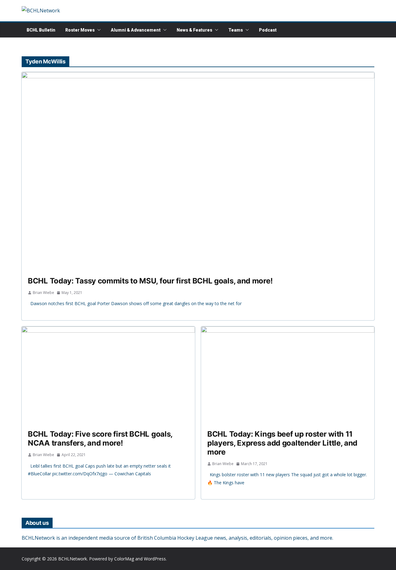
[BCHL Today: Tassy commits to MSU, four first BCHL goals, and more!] (198, 171)
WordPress (155, 559)
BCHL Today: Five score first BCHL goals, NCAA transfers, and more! (100, 438)
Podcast (268, 30)
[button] (98, 30)
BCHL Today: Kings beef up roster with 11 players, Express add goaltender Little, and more (282, 443)
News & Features (194, 30)
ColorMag (124, 559)
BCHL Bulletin (41, 30)
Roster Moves (80, 30)
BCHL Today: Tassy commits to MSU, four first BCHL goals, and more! (150, 280)
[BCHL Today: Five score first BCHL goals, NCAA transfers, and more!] (108, 375)
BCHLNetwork (72, 559)
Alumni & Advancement (136, 30)
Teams (235, 30)
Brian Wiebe (43, 292)
